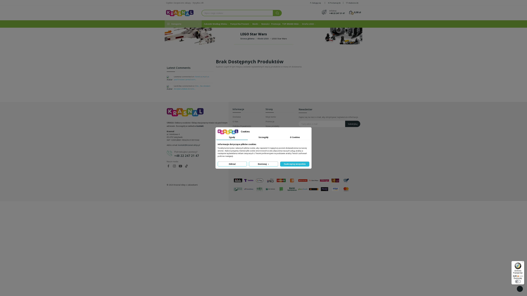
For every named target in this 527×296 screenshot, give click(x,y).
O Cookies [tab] (295, 137)
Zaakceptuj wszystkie (295, 164)
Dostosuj (262, 164)
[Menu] (522, 262)
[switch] (518, 281)
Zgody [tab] (232, 137)
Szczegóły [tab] (263, 137)
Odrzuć (232, 164)
